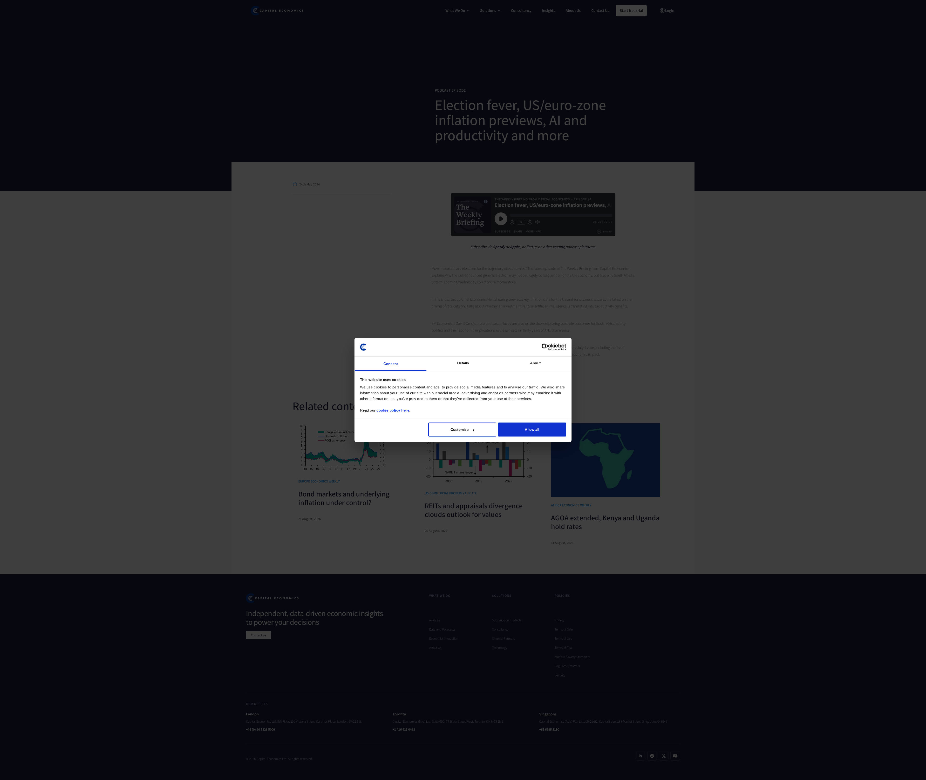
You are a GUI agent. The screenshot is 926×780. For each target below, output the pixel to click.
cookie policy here (392, 410)
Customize (459, 429)
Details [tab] (463, 363)
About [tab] (535, 363)
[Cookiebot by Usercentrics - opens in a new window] (545, 347)
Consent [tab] (390, 364)
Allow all (532, 429)
